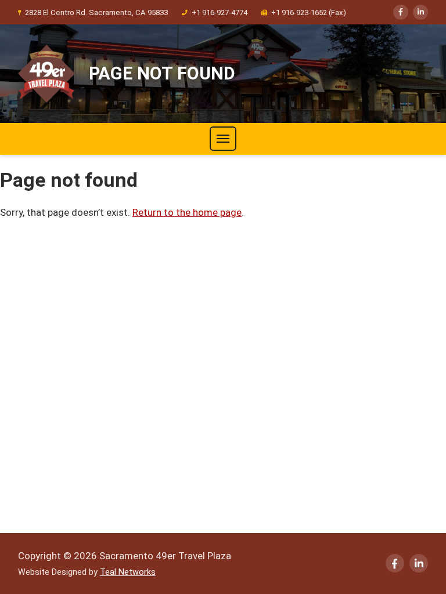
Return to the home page (187, 212)
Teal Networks (128, 572)
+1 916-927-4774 (219, 12)
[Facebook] (400, 12)
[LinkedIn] (420, 12)
